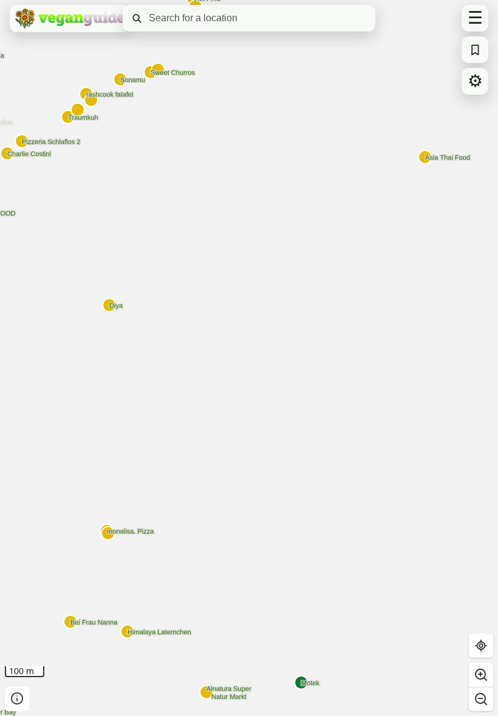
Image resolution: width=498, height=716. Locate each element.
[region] (249, 358)
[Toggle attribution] (17, 699)
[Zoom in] (481, 675)
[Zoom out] (481, 699)
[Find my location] (481, 645)
